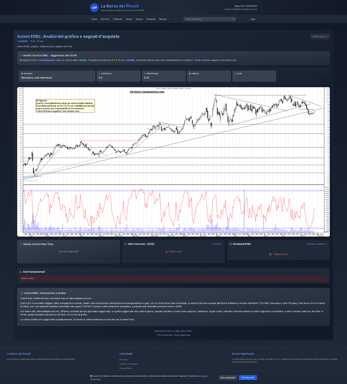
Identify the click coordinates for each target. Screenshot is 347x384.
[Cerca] (233, 19)
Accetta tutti (248, 377)
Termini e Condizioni (128, 364)
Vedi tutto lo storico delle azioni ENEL (173, 331)
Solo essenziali (228, 377)
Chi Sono (123, 359)
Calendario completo (315, 244)
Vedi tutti (216, 244)
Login (252, 19)
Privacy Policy (125, 368)
